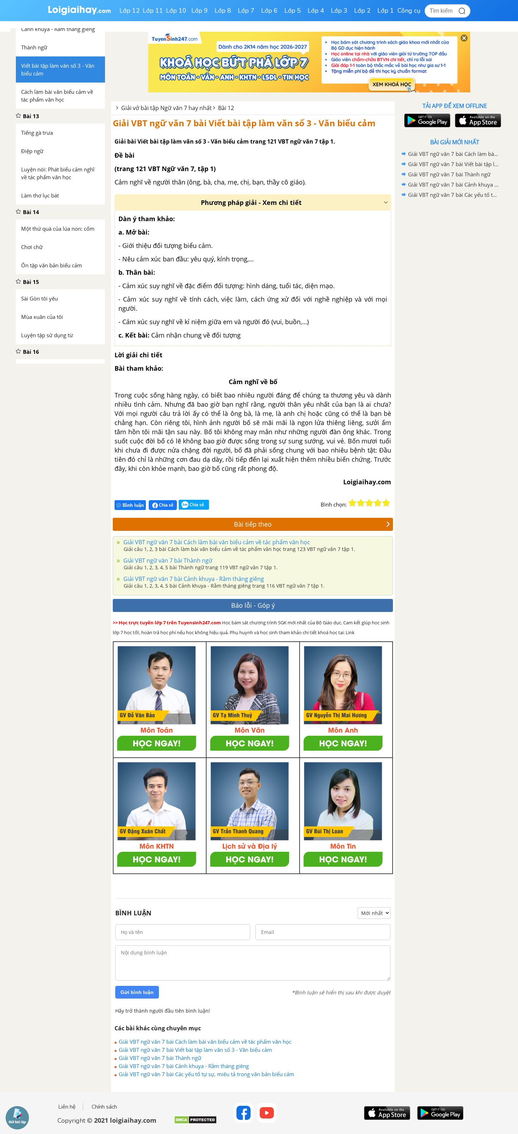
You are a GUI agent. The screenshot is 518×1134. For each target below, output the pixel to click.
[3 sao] (369, 503)
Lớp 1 (385, 10)
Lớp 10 (176, 10)
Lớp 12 (129, 10)
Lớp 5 (292, 10)
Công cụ (408, 10)
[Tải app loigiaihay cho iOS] (477, 120)
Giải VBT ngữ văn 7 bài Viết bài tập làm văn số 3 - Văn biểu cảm (244, 123)
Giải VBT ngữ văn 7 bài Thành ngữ (167, 560)
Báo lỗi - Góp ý (253, 605)
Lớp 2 (362, 10)
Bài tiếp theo (253, 524)
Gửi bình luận (137, 992)
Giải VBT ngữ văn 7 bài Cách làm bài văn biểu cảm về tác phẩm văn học (216, 542)
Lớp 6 (269, 10)
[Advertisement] (454, 312)
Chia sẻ (165, 505)
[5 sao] (386, 503)
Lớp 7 (246, 10)
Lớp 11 (153, 10)
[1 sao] (352, 503)
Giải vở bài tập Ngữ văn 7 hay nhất (166, 108)
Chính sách (104, 1107)
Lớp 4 (316, 10)
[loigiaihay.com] (79, 13)
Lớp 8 (223, 10)
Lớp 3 (339, 10)
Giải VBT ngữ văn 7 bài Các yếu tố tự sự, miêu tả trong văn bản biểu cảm (206, 1074)
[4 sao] (378, 503)
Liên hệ (67, 1107)
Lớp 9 (199, 10)
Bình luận (133, 505)
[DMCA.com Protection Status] (195, 1122)
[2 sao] (361, 503)
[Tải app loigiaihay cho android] (426, 120)
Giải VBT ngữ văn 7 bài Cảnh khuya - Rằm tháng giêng (193, 579)
